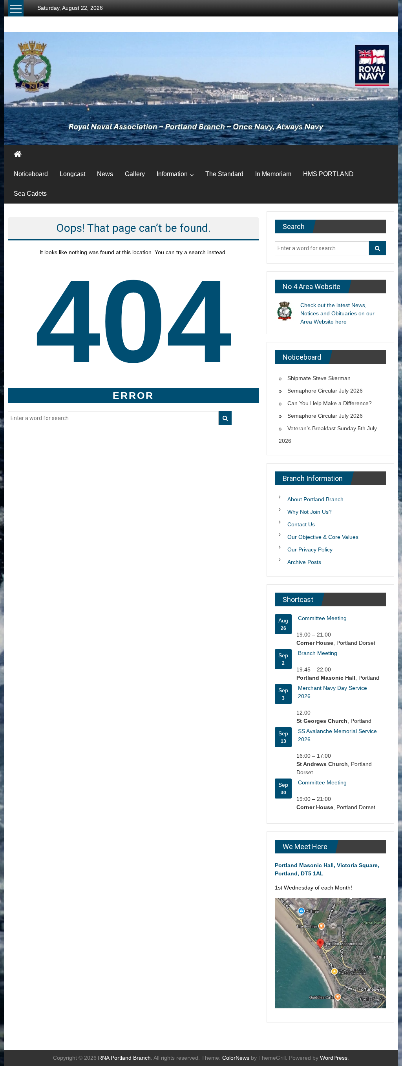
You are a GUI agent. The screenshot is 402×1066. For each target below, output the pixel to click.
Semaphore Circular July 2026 (325, 390)
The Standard (224, 174)
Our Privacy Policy (310, 549)
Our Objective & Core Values (322, 537)
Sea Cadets (30, 193)
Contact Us (301, 524)
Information (172, 174)
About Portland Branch (315, 499)
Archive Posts (304, 562)
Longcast (72, 174)
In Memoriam (273, 174)
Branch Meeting (317, 653)
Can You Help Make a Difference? (329, 403)
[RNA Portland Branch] (201, 88)
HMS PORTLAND (328, 174)
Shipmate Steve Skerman (319, 378)
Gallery (135, 174)
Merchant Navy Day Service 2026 (332, 692)
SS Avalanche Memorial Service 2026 (337, 735)
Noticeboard (31, 174)
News (105, 174)
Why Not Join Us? (309, 512)
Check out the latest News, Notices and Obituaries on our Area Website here (337, 313)
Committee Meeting (322, 618)
